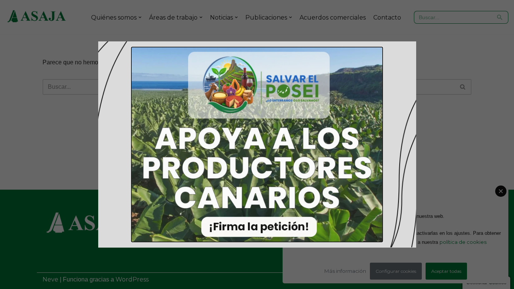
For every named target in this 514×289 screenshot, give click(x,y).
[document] (257, 144)
